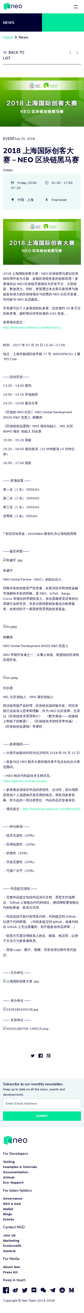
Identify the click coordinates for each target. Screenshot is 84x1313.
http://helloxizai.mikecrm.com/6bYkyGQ (32, 327)
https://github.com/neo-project (25, 781)
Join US (9, 1235)
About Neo (11, 1267)
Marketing (11, 1241)
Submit (42, 1116)
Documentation (15, 1172)
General (9, 1251)
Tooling (9, 1162)
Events (8, 1219)
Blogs (7, 1214)
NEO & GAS (12, 1204)
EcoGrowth (12, 1246)
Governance (12, 1198)
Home (8, 37)
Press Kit (10, 1272)
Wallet (8, 1209)
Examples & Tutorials (20, 1167)
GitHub (8, 1177)
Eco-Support (13, 1182)
